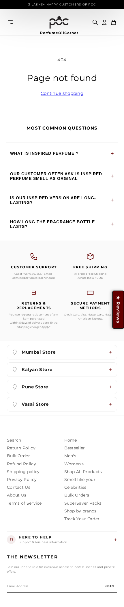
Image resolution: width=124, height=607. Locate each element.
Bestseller (74, 448)
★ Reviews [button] (118, 309)
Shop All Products (83, 471)
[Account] (104, 22)
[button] (113, 22)
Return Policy (21, 448)
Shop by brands (80, 511)
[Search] (95, 22)
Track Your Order (82, 518)
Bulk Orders (76, 495)
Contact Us (18, 487)
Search (14, 440)
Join (109, 586)
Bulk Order (18, 455)
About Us (16, 495)
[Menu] (10, 22)
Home (70, 440)
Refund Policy (21, 463)
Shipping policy (23, 471)
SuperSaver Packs (83, 503)
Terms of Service (24, 503)
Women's (74, 463)
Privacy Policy (22, 479)
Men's (70, 455)
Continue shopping (62, 93)
